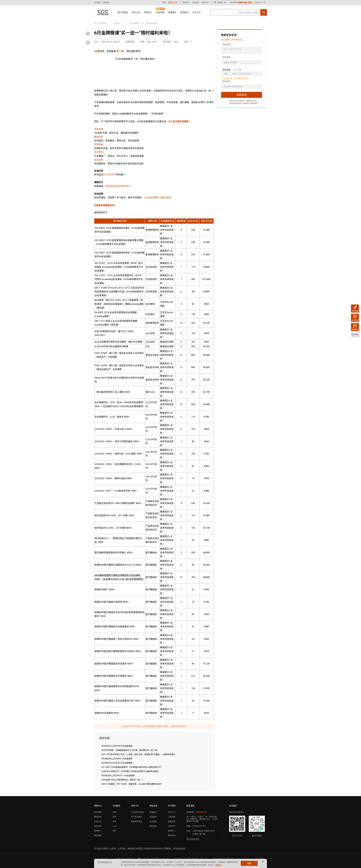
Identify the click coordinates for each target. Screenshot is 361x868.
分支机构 (171, 817)
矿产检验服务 (136, 817)
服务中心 (186, 3)
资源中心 (148, 12)
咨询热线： (196, 812)
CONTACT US (260, 3)
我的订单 (205, 3)
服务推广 (97, 831)
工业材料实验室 (137, 812)
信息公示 (97, 821)
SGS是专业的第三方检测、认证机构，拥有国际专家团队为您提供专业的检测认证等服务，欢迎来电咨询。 (140, 848)
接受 (249, 863)
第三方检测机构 (100, 23)
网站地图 (97, 835)
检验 (114, 817)
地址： (189, 831)
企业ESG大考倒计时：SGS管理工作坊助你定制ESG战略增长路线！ (130, 771)
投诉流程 (97, 826)
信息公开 (171, 826)
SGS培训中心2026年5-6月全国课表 (116, 763)
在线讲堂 (160, 12)
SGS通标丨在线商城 (101, 3)
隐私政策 (253, 103)
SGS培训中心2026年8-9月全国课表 (116, 746)
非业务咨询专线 (192, 839)
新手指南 (97, 812)
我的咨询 (195, 3)
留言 (208, 819)
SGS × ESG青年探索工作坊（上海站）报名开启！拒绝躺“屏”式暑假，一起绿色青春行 (138, 754)
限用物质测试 (136, 821)
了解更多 (217, 865)
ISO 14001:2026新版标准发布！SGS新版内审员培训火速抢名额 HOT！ (132, 767)
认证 (114, 826)
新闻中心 (171, 831)
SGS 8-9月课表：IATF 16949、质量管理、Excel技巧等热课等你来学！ (132, 784)
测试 (114, 812)
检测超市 (184, 12)
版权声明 (171, 835)
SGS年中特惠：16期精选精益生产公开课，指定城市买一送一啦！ (130, 750)
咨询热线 (241, 3)
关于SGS (196, 12)
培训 (114, 831)
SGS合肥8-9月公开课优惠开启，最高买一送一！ (122, 780)
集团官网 (171, 821)
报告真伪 (153, 826)
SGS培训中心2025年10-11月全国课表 (118, 775)
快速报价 (172, 12)
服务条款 (97, 817)
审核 (114, 821)
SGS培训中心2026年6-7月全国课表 (116, 758)
